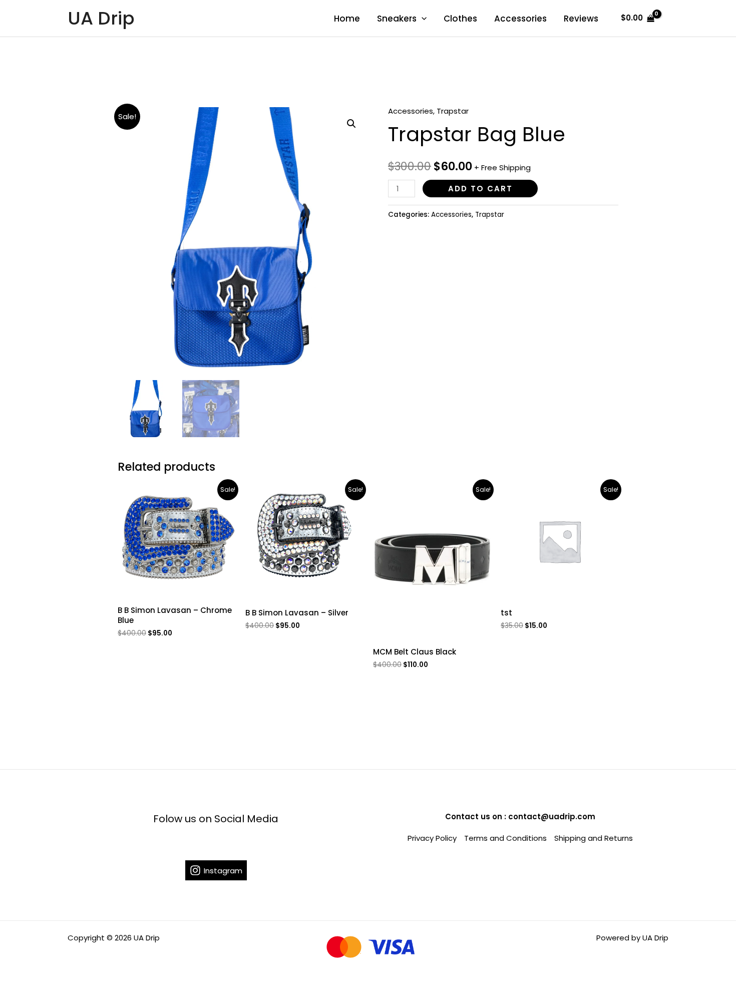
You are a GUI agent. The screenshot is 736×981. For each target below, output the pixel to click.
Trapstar (453, 111)
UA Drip (101, 18)
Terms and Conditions (505, 838)
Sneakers (397, 19)
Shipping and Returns (593, 838)
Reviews (581, 19)
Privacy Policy (432, 838)
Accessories (520, 19)
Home (347, 19)
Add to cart (480, 188)
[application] (422, 18)
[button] (351, 124)
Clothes (460, 19)
